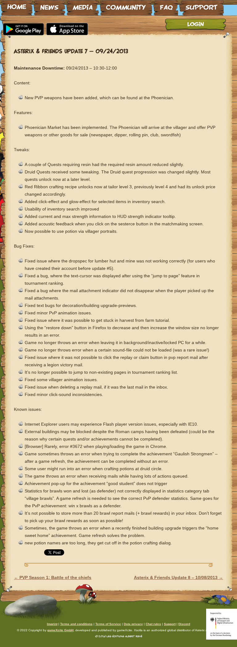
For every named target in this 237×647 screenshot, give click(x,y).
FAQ (165, 5)
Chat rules (153, 624)
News (49, 5)
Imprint (52, 624)
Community (126, 5)
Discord (184, 624)
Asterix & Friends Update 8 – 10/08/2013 (178, 577)
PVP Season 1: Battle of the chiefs (52, 577)
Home (16, 5)
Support (201, 5)
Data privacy (133, 624)
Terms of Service (108, 624)
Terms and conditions (76, 624)
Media (82, 5)
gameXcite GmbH (60, 630)
